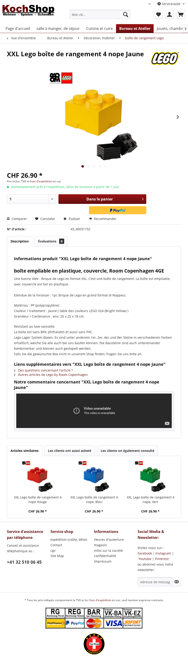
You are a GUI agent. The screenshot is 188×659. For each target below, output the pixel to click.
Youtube (144, 559)
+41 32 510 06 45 (24, 562)
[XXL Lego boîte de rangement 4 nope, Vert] (150, 477)
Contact (56, 545)
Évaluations (50, 241)
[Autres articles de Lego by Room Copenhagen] (165, 58)
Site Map (57, 556)
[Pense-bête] (158, 14)
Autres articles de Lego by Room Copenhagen (52, 374)
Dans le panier (99, 199)
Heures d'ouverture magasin (109, 542)
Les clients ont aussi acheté (69, 450)
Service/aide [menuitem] (171, 4)
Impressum (102, 561)
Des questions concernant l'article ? (45, 370)
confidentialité (105, 556)
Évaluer (74, 219)
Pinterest (162, 559)
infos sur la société (108, 550)
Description (20, 241)
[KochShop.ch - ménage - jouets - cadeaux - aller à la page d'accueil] (28, 13)
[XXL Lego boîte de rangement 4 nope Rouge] (38, 477)
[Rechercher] (125, 14)
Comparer (19, 219)
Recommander (104, 219)
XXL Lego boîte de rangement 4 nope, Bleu (94, 499)
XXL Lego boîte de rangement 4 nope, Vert (150, 499)
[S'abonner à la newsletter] (176, 581)
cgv (52, 550)
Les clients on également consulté (127, 450)
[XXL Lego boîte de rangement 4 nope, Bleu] (94, 477)
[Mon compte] (169, 14)
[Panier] (180, 14)
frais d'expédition (41, 181)
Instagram (163, 553)
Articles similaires (25, 450)
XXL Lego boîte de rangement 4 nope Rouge (37, 499)
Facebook (145, 553)
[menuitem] (100, 14)
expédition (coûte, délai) (68, 539)
